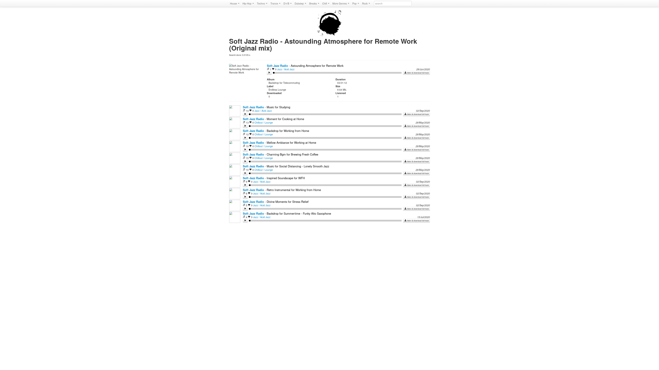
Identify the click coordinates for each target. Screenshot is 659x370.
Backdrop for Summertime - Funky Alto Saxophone (299, 213)
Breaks (313, 3)
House (234, 3)
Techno (261, 3)
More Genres (340, 3)
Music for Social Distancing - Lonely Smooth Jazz (298, 166)
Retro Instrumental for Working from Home (294, 190)
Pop (354, 3)
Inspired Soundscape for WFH (286, 178)
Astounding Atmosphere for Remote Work (317, 66)
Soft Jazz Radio (277, 66)
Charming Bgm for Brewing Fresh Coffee (292, 154)
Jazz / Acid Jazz (285, 69)
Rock (365, 3)
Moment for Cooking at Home (285, 119)
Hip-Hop (247, 3)
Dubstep (299, 3)
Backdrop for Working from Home (288, 131)
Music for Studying (278, 107)
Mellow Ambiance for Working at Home (291, 142)
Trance (274, 3)
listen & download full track (418, 72)
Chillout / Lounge (264, 122)
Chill (325, 3)
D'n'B (287, 3)
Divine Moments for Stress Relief (288, 202)
